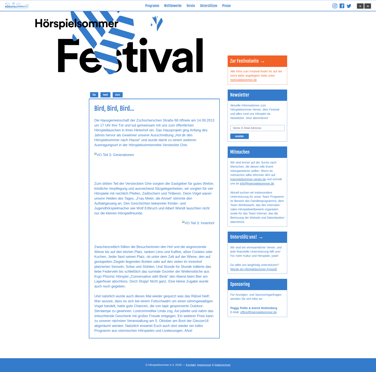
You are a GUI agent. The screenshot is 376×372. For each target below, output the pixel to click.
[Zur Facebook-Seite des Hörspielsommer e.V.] (342, 6)
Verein (191, 6)
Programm (152, 6)
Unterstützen (208, 6)
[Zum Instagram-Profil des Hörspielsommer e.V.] (335, 6)
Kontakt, (191, 364)
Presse (226, 6)
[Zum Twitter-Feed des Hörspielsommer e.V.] (349, 6)
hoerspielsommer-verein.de (248, 179)
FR (360, 6)
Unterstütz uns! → (246, 237)
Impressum (204, 364)
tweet (105, 94)
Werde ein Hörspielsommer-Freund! (253, 269)
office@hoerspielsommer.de (258, 312)
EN (368, 6)
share (117, 94)
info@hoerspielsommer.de (257, 183)
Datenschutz (223, 364)
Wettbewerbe (173, 6)
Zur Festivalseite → (247, 61)
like (94, 94)
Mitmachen (240, 152)
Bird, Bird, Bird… (114, 108)
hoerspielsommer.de (243, 79)
